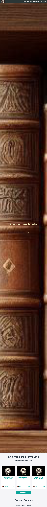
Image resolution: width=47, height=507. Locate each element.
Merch (28, 1)
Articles (31, 1)
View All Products (23, 492)
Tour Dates (24, 1)
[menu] (33, 1)
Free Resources (36, 1)
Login (41, 1)
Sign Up (44, 1)
